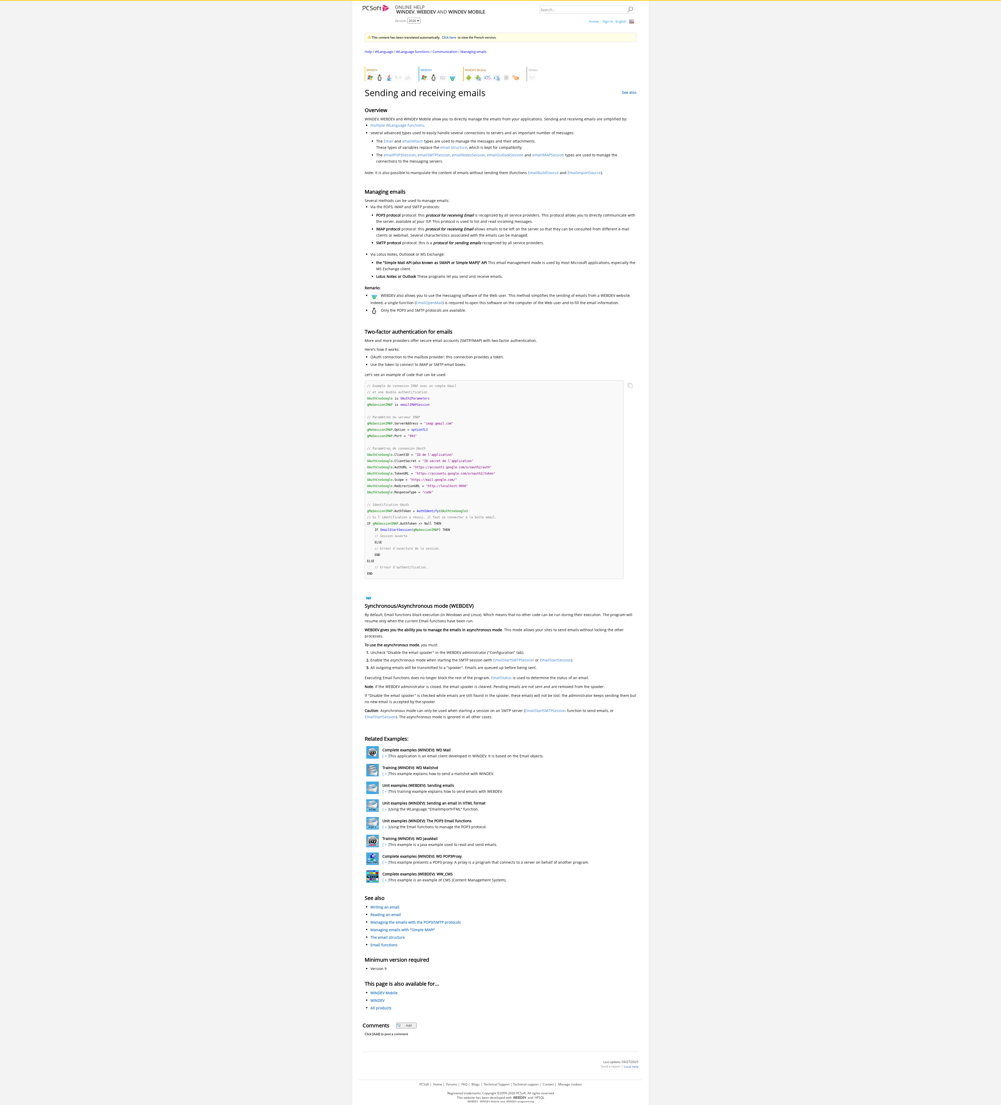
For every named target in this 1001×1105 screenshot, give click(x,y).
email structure (453, 147)
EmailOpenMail (429, 302)
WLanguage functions (413, 51)
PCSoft (424, 1084)
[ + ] (385, 755)
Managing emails (473, 51)
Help (368, 51)
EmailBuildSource (543, 172)
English (620, 21)
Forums (451, 1084)
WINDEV (377, 1000)
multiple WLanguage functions (397, 125)
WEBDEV (472, 1101)
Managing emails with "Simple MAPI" (402, 929)
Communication (444, 51)
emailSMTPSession (434, 154)
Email (388, 141)
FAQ (464, 1084)
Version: (401, 21)
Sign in (608, 21)
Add (409, 1025)
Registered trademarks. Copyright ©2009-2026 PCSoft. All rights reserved (500, 1093)
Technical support (526, 1084)
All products (381, 1007)
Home (594, 21)
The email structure (387, 937)
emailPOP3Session (400, 154)
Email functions (384, 944)
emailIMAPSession (548, 154)
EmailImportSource (584, 172)
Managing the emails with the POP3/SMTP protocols (415, 922)
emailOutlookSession (505, 154)
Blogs (476, 1084)
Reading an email (385, 914)
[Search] (630, 10)
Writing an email (384, 907)
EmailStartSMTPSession (513, 660)
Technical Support (497, 1084)
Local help (631, 1066)
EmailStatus (501, 677)
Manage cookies (570, 1084)
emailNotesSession (468, 154)
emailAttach (412, 141)
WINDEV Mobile (384, 992)
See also (629, 92)
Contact (548, 1084)
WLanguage (384, 51)
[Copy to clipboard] (630, 386)
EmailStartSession (555, 660)
